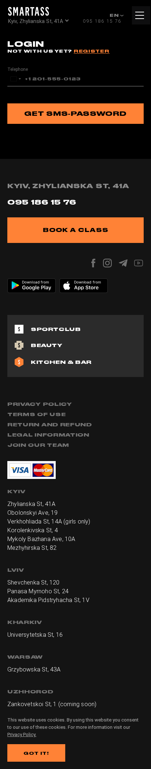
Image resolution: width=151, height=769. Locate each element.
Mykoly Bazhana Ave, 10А (41, 539)
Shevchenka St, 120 (33, 582)
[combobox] (15, 79)
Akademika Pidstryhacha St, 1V (48, 600)
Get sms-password (75, 113)
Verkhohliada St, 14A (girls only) (49, 521)
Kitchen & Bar (61, 362)
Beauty (47, 345)
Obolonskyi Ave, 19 (32, 512)
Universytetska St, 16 (35, 634)
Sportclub (56, 329)
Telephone (17, 69)
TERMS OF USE (36, 414)
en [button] (115, 15)
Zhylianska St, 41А (31, 503)
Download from (35, 282)
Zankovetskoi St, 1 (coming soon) (51, 704)
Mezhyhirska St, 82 (32, 547)
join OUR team (38, 445)
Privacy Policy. (21, 734)
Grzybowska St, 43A (34, 669)
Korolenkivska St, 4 (32, 530)
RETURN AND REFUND (49, 424)
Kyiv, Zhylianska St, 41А (35, 21)
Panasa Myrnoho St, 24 (38, 591)
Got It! (36, 753)
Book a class (75, 230)
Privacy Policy (39, 404)
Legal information (48, 435)
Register (92, 51)
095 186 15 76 (102, 21)
